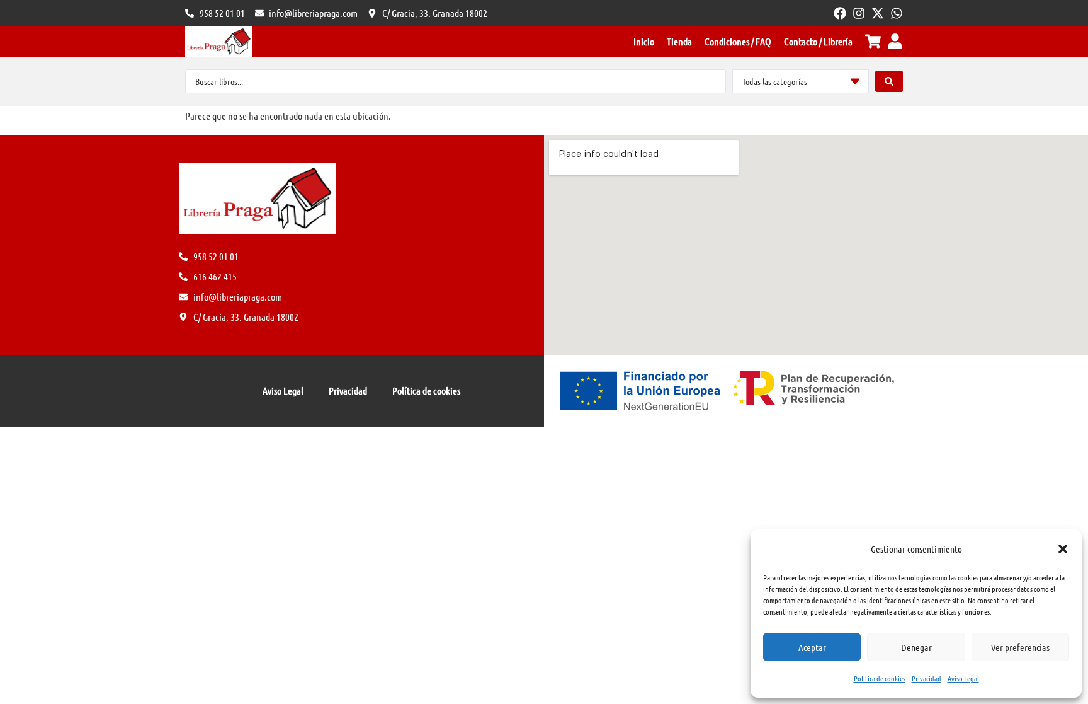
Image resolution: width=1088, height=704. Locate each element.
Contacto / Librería (818, 41)
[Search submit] (889, 81)
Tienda (679, 41)
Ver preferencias (1020, 647)
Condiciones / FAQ (738, 41)
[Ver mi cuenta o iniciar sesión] (895, 41)
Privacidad (926, 678)
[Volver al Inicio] (218, 41)
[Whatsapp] (896, 13)
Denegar (916, 647)
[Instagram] (859, 13)
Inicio (643, 41)
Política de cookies (879, 678)
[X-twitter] (877, 13)
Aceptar (812, 647)
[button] (1063, 549)
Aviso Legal (963, 678)
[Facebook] (840, 13)
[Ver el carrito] (873, 41)
